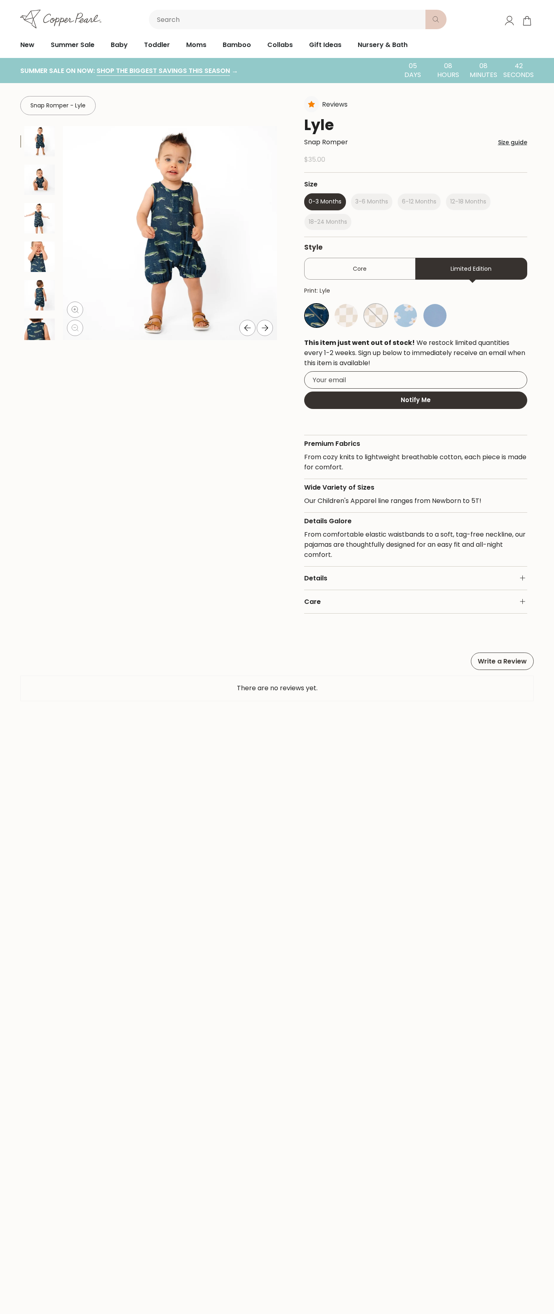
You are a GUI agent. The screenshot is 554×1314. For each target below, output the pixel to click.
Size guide (512, 142)
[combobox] (289, 19)
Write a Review (502, 661)
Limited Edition (471, 269)
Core (360, 269)
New (27, 44)
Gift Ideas (325, 44)
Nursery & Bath (383, 44)
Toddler (157, 44)
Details (315, 578)
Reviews (335, 104)
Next (265, 328)
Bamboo (237, 44)
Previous (247, 328)
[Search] (436, 19)
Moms (196, 44)
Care (312, 601)
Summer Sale (72, 44)
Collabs (280, 44)
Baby (119, 44)
